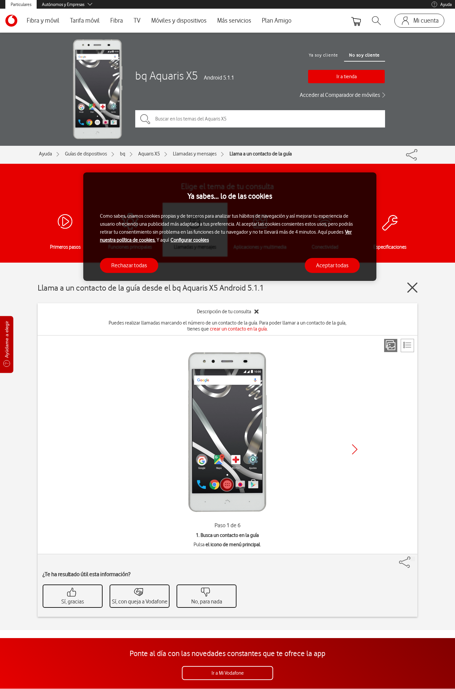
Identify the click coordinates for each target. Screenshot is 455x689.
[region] (229, 226)
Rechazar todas (129, 265)
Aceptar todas (332, 265)
